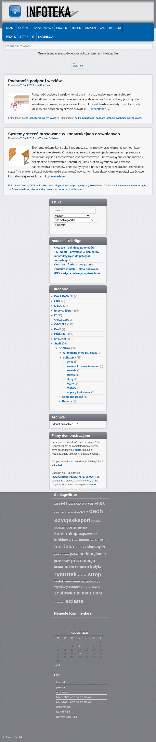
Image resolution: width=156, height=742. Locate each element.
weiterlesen (100, 109)
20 (79, 653)
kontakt (61, 682)
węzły (45, 118)
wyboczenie (61, 189)
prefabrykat (62, 561)
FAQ (89, 480)
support (93, 484)
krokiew (61, 540)
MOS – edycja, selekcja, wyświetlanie (77, 273)
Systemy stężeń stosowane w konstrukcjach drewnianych (64, 134)
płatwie (71, 374)
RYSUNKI (115, 27)
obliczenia (35, 118)
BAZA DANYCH (43, 27)
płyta (97, 567)
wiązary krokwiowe (91, 185)
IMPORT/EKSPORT (84, 27)
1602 (57, 503)
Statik (23, 36)
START (10, 27)
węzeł (130, 118)
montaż (94, 540)
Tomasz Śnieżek (48, 138)
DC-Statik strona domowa (74, 701)
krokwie (71, 370)
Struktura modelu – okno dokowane (76, 269)
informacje (81, 527)
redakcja (62, 692)
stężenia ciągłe (137, 185)
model (84, 540)
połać (74, 554)
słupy (58, 185)
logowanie (63, 706)
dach (96, 511)
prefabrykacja (92, 554)
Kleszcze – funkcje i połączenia (73, 264)
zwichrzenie (76, 189)
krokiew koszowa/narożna (83, 366)
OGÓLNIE (24, 27)
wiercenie (72, 581)
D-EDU (58, 305)
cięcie (84, 512)
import (68, 527)
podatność (88, 118)
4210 (70, 503)
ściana (75, 601)
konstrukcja (66, 533)
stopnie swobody (116, 118)
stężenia (123, 185)
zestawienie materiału (78, 592)
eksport (81, 520)
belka (25, 118)
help (60, 465)
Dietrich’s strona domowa (74, 697)
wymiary (61, 587)
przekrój (86, 566)
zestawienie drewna (84, 587)
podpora (100, 118)
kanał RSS (63, 711)
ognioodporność (72, 396)
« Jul (57, 665)
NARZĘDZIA (45, 36)
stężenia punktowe (19, 189)
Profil (11, 36)
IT (33, 36)
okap (91, 547)
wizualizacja (90, 581)
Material (73, 540)
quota (78, 450)
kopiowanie (88, 534)
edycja (63, 520)
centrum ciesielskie (66, 512)
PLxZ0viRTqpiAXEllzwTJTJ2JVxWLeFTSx (76, 476)
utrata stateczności (42, 189)
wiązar (138, 118)
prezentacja (83, 560)
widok (59, 581)
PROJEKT (62, 27)
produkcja (61, 566)
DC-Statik (35, 185)
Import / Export (63, 310)
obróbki (80, 547)
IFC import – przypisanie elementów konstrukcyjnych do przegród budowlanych (76, 256)
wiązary (54, 118)
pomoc (61, 687)
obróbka (64, 546)
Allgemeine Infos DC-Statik (80, 352)
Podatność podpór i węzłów (35, 81)
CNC (102, 27)
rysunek (65, 574)
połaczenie (61, 554)
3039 (64, 503)
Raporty (67, 401)
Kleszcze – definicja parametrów (74, 247)
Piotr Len (44, 85)
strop (94, 574)
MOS (103, 540)
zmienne (59, 602)
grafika (58, 528)
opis (100, 546)
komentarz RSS (66, 716)
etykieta (96, 521)
